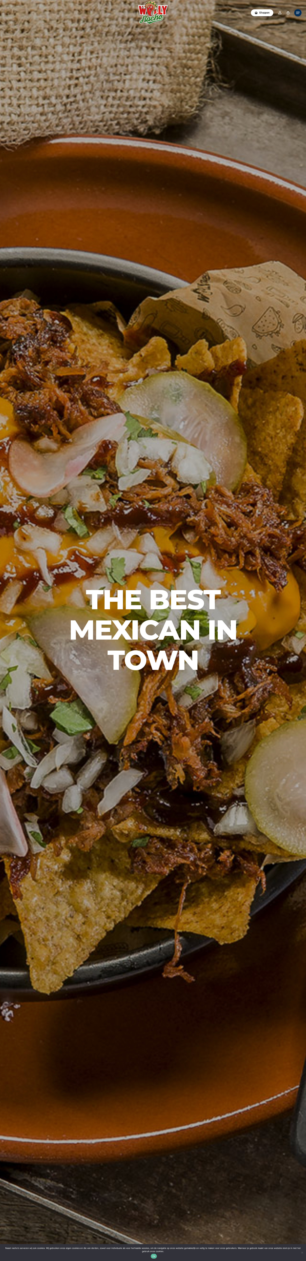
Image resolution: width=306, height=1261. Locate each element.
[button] (298, 13)
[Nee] (302, 1252)
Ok (153, 1256)
